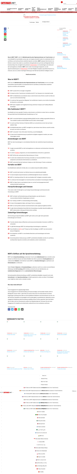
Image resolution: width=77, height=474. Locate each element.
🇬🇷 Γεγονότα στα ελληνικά (41, 432)
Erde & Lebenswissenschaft (42, 9)
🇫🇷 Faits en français (41, 405)
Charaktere (27, 9)
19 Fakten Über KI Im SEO (45, 368)
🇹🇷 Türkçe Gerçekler (41, 468)
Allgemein (64, 9)
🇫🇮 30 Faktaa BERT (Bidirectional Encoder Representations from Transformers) (41, 393)
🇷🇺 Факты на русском (41, 459)
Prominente (21, 9)
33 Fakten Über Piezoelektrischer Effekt (14, 368)
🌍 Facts (41, 402)
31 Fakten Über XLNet (11, 334)
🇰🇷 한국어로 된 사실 (41, 444)
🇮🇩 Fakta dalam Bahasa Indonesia (41, 438)
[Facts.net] (8, 2)
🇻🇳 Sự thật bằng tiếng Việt (41, 465)
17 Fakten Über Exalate (61, 368)
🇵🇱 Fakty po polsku (41, 453)
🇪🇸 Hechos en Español (41, 408)
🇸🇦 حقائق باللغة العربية (40, 429)
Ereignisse (50, 9)
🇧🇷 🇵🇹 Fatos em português (41, 414)
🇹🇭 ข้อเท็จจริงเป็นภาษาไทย (41, 462)
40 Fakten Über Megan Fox (45, 351)
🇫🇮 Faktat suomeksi (41, 426)
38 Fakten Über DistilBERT (62, 334)
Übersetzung (24, 68)
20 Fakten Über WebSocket (29, 351)
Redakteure (16, 299)
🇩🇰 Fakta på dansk (41, 417)
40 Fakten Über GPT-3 (11, 351)
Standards (16, 297)
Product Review (44, 384)
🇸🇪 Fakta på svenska (41, 420)
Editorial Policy (44, 378)
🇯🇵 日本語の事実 (41, 441)
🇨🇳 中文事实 (41, 471)
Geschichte (71, 9)
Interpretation (33, 65)
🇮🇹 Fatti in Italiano (41, 411)
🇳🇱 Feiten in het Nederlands (41, 450)
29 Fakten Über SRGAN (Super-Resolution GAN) (67, 45)
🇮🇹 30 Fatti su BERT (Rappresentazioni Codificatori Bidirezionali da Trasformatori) (41, 399)
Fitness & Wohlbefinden (57, 9)
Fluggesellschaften (12, 9)
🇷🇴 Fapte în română (41, 456)
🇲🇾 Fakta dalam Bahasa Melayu (41, 447)
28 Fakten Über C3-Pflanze (29, 368)
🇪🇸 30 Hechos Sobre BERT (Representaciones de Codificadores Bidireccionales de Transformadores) (41, 390)
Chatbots (17, 152)
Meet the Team (44, 381)
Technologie (34, 22)
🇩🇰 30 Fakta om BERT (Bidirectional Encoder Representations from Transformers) (41, 387)
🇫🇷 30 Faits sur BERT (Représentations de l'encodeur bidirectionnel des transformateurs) (41, 396)
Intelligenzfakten (45, 21)
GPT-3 (20, 229)
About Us (44, 375)
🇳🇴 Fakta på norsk (41, 423)
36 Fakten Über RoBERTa (45, 334)
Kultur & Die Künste (33, 9)
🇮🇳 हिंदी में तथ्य (41, 435)
